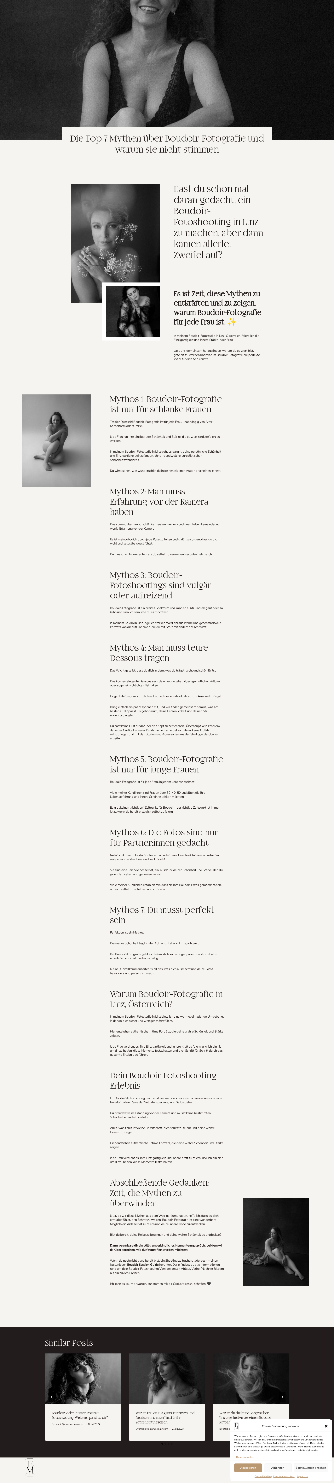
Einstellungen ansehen (311, 1468)
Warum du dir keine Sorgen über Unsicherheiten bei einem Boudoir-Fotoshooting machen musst (246, 1417)
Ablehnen (277, 1468)
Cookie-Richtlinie (263, 1476)
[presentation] (83, 1378)
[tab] (162, 1444)
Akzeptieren (248, 1468)
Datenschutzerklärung (284, 1476)
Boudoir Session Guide (143, 1264)
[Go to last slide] (52, 1397)
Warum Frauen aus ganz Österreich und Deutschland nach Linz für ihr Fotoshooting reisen (165, 1417)
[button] (326, 1426)
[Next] (282, 1397)
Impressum (302, 1476)
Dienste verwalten (245, 1457)
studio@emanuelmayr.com (69, 1424)
